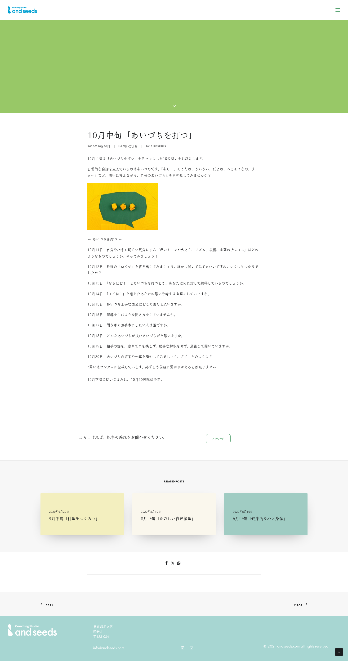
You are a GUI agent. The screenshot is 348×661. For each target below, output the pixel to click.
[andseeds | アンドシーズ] (22, 9)
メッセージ (218, 438)
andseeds (158, 146)
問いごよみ (130, 146)
